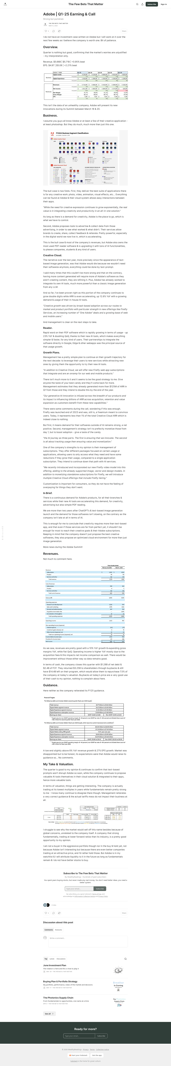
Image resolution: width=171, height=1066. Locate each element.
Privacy (86, 1049)
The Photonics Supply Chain (58, 997)
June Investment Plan (54, 965)
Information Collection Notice (85, 896)
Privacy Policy (103, 896)
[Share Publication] (142, 4)
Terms (92, 1049)
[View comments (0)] (53, 31)
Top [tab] (46, 959)
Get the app (97, 1055)
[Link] (40, 47)
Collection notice (102, 1049)
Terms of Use (96, 894)
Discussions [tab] (61, 959)
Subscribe (152, 4)
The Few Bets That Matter (58, 23)
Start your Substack (79, 1055)
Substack (73, 1061)
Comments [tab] (49, 930)
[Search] (137, 4)
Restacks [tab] (58, 930)
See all (48, 1014)
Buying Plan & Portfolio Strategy (60, 981)
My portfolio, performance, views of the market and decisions (68, 985)
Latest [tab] (52, 959)
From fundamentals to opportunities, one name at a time (66, 1001)
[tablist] (53, 930)
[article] (85, 970)
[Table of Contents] (2, 533)
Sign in (164, 4)
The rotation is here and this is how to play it (61, 968)
